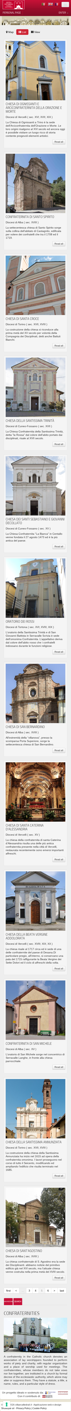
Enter (62, 12)
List (23, 32)
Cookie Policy (39, 1408)
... (23, 1290)
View (37, 32)
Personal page (12, 12)
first (8, 1290)
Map (11, 32)
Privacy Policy (23, 1408)
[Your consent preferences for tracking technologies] (6, 1404)
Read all (59, 142)
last (62, 1290)
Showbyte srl (7, 1408)
